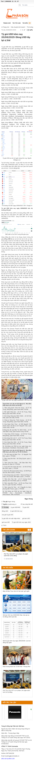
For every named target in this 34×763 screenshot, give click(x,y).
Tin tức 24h (16, 23)
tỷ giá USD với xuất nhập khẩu (11, 518)
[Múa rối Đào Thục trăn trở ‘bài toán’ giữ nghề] (17, 580)
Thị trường (30, 27)
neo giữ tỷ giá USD (7, 514)
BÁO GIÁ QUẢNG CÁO (8, 758)
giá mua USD (6, 522)
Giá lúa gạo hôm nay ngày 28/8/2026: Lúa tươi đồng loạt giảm (16, 641)
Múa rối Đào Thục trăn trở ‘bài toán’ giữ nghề (16, 591)
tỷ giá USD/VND (15, 507)
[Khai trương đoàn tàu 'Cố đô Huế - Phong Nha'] (17, 655)
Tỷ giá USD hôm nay (7, 66)
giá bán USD (26, 518)
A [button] (20, 30)
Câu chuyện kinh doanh (18, 27)
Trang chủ (7, 23)
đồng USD (5, 511)
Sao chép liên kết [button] (27, 504)
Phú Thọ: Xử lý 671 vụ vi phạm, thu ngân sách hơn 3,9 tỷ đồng (16, 554)
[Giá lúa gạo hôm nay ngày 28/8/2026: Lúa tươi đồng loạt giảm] (17, 629)
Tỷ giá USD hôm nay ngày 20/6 (21, 522)
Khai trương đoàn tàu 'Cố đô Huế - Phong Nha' (16, 666)
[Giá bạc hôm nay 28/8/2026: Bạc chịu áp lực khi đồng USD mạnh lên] (17, 604)
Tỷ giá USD (25, 507)
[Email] (28, 30)
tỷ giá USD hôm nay (16, 511)
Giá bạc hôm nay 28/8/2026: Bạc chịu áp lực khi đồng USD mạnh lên (16, 616)
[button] (19, 5)
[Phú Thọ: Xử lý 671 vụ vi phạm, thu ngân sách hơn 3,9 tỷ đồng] (17, 542)
